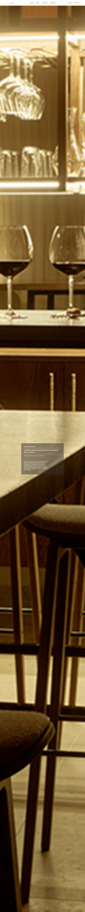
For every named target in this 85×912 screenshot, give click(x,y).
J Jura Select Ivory (41, 455)
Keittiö (38, 2)
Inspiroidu (31, 2)
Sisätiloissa (44, 2)
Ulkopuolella (53, 2)
